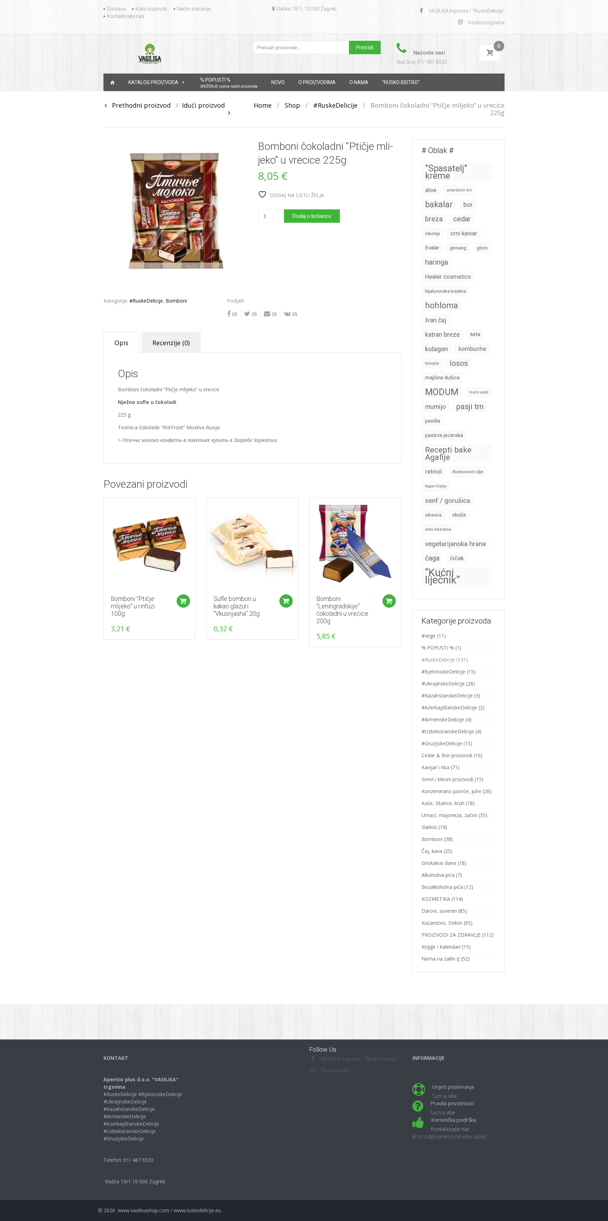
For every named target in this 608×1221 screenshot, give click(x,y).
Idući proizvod (206, 105)
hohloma (441, 305)
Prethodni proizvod (139, 105)
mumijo (435, 406)
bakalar (439, 204)
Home (263, 105)
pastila (432, 421)
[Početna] (112, 82)
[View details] (149, 543)
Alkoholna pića (438, 875)
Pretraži (365, 47)
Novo (278, 82)
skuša (459, 515)
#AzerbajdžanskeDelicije (449, 707)
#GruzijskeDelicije (442, 743)
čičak (457, 558)
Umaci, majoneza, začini (449, 815)
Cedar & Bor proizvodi (447, 755)
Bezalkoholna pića (442, 887)
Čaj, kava (432, 851)
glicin (482, 248)
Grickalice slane (439, 863)
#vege (429, 635)
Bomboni (176, 300)
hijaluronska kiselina (445, 291)
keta (475, 334)
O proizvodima (317, 82)
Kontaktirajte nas (125, 16)
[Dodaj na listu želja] (105, 506)
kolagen (436, 349)
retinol (433, 471)
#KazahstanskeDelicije (447, 695)
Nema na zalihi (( (441, 958)
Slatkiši (429, 827)
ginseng (458, 248)
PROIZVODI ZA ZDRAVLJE (451, 934)
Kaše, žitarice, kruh (443, 803)
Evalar (432, 248)
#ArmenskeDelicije (443, 719)
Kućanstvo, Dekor (442, 922)
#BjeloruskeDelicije (444, 671)
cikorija (432, 233)
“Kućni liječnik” (442, 576)
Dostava (116, 9)
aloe (430, 190)
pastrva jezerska (444, 435)
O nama (358, 82)
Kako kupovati (151, 9)
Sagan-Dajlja (435, 486)
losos (459, 363)
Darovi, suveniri (439, 910)
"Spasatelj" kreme (446, 172)
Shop (292, 105)
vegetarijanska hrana (455, 544)
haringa (436, 262)
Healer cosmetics (448, 276)
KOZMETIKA (436, 899)
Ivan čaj (435, 320)
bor (468, 204)
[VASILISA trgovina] (150, 53)
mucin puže (478, 392)
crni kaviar (463, 233)
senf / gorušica (447, 500)
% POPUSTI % (438, 647)
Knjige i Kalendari (441, 946)
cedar (462, 219)
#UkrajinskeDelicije (443, 683)
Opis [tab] (121, 343)
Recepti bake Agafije (448, 453)
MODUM (441, 392)
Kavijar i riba (435, 767)
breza (434, 219)
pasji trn (469, 406)
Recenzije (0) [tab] (171, 343)
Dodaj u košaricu (312, 216)
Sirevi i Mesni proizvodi (447, 779)
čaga (432, 558)
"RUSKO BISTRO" (401, 82)
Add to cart (183, 601)
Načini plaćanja (193, 9)
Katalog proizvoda (153, 82)
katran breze (442, 334)
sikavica (433, 515)
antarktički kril (459, 190)
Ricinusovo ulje (467, 471)
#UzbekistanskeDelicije (448, 731)
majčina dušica (442, 377)
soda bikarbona (438, 529)
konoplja (432, 363)
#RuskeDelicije (335, 105)
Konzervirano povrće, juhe (451, 791)
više (452, 1096)
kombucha (472, 349)
